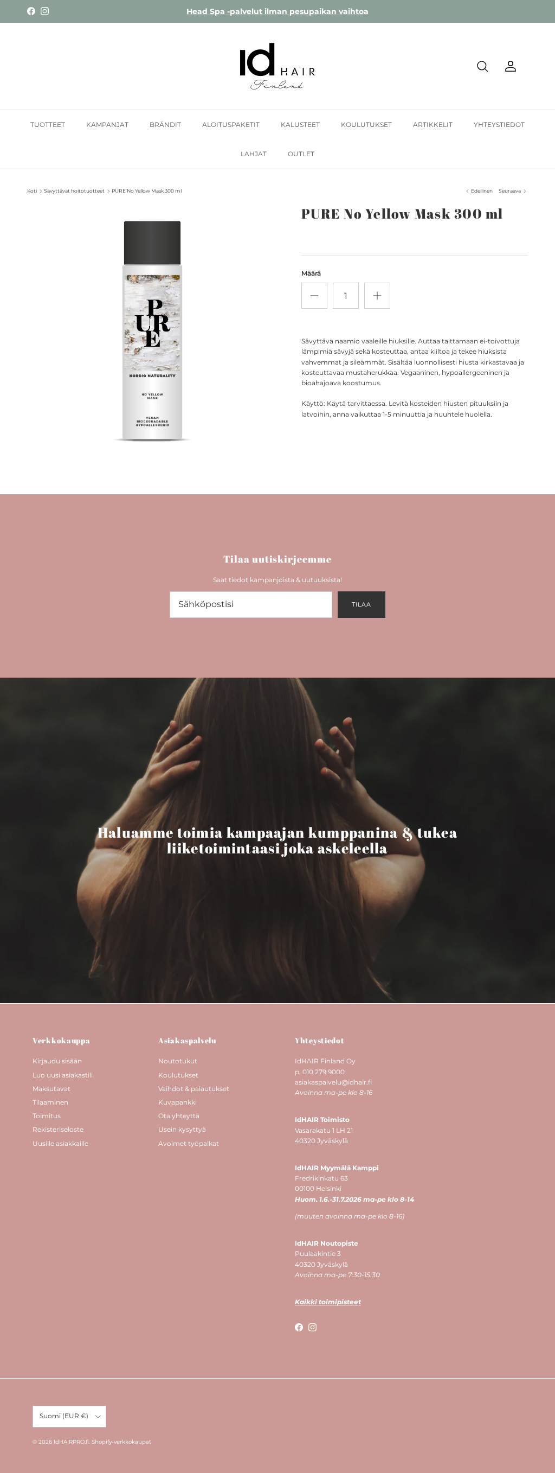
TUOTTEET (47, 124)
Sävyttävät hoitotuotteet (74, 191)
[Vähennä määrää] (314, 296)
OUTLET (301, 154)
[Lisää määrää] (377, 296)
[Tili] (508, 66)
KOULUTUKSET (366, 124)
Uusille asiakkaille (60, 1143)
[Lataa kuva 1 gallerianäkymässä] (152, 331)
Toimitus (47, 1116)
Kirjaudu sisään (57, 1061)
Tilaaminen (50, 1102)
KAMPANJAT (107, 124)
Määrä (311, 273)
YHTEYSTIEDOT (499, 124)
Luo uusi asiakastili (63, 1075)
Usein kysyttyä (182, 1129)
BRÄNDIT (165, 124)
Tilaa (361, 604)
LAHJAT (254, 154)
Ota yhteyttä (178, 1116)
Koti (32, 191)
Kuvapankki (177, 1102)
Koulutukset (178, 1075)
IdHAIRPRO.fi (71, 1441)
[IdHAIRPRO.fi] (277, 66)
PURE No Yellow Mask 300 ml (147, 191)
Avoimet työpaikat (188, 1143)
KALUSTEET (300, 124)
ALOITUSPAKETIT (231, 124)
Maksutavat (51, 1089)
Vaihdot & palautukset (193, 1089)
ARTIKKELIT (433, 124)
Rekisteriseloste (58, 1129)
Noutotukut (177, 1061)
